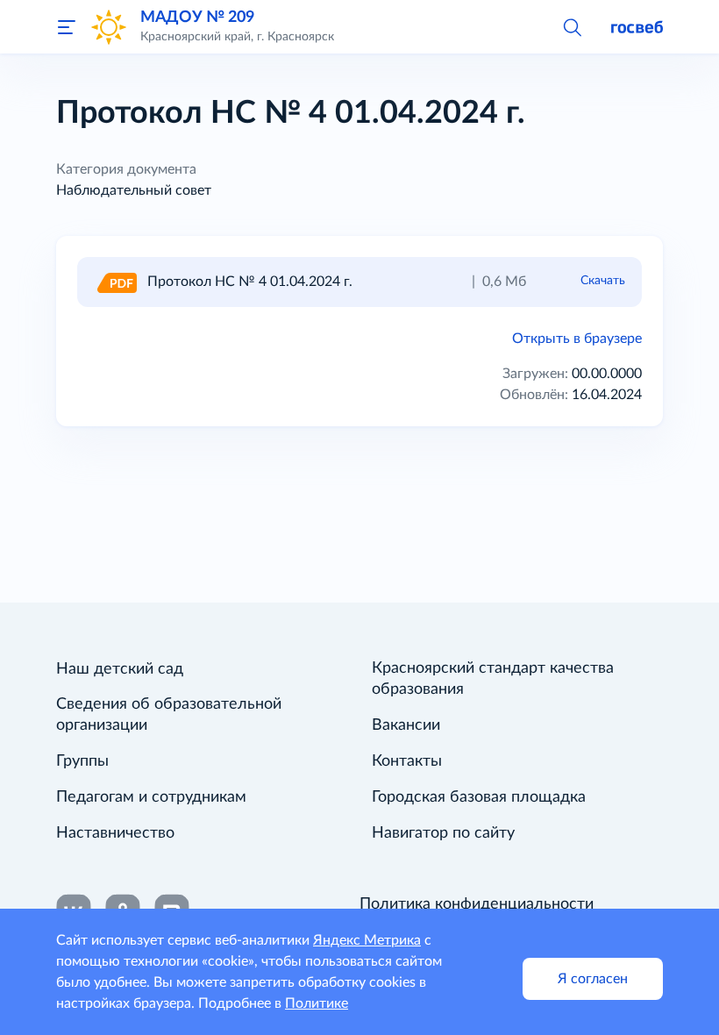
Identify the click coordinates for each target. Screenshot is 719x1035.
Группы (82, 761)
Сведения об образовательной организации (168, 714)
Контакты (407, 761)
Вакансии (406, 725)
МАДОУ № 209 (197, 17)
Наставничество (115, 833)
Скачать (602, 281)
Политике (316, 1003)
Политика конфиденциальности (477, 904)
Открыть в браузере (577, 339)
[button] (571, 26)
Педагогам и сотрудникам (151, 797)
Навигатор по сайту (443, 833)
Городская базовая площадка (479, 797)
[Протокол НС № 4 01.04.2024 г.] (116, 282)
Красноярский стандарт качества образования (493, 678)
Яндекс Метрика (367, 940)
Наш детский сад (119, 669)
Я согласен (593, 979)
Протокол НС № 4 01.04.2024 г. (249, 282)
